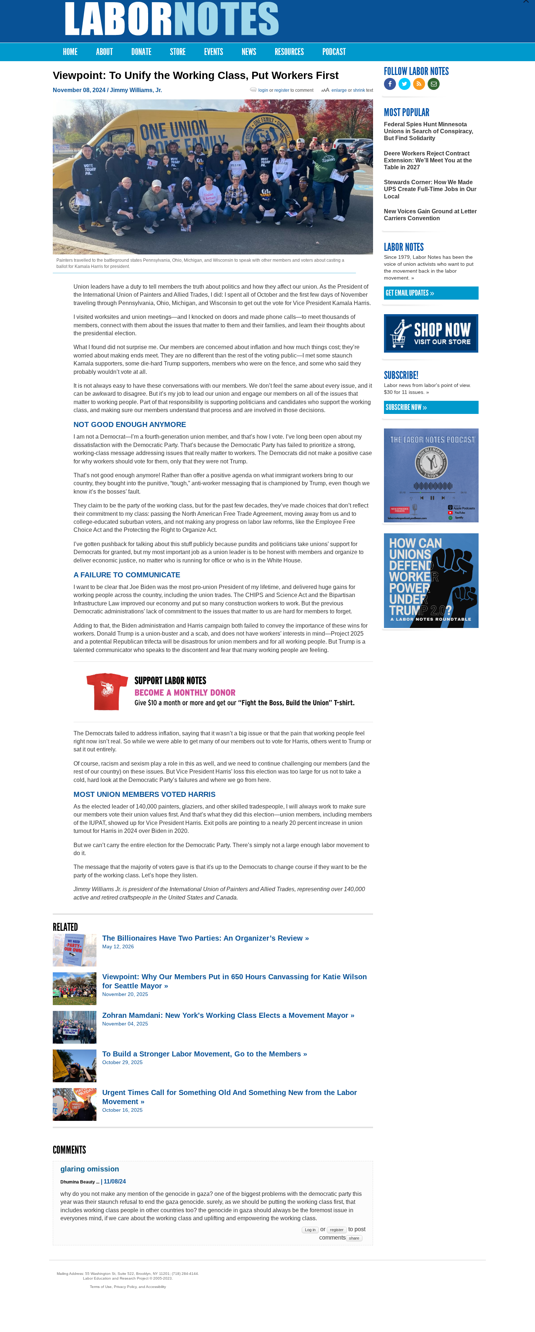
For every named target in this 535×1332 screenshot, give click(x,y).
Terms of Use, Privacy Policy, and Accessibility (128, 1287)
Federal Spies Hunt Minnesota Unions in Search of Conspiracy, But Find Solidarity (428, 131)
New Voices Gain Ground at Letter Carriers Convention (430, 214)
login (263, 90)
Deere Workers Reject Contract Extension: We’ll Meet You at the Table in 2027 (428, 160)
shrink (359, 90)
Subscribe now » (406, 407)
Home (70, 52)
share (354, 1238)
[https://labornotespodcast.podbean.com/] (431, 519)
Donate (141, 52)
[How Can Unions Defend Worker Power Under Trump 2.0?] (431, 624)
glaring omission (89, 1169)
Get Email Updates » (410, 293)
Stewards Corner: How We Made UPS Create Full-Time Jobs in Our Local (430, 189)
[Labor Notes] (172, 19)
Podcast (334, 52)
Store (178, 52)
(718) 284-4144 (185, 1274)
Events (213, 52)
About (104, 52)
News (249, 52)
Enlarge (339, 90)
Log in (310, 1230)
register (281, 90)
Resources (289, 52)
